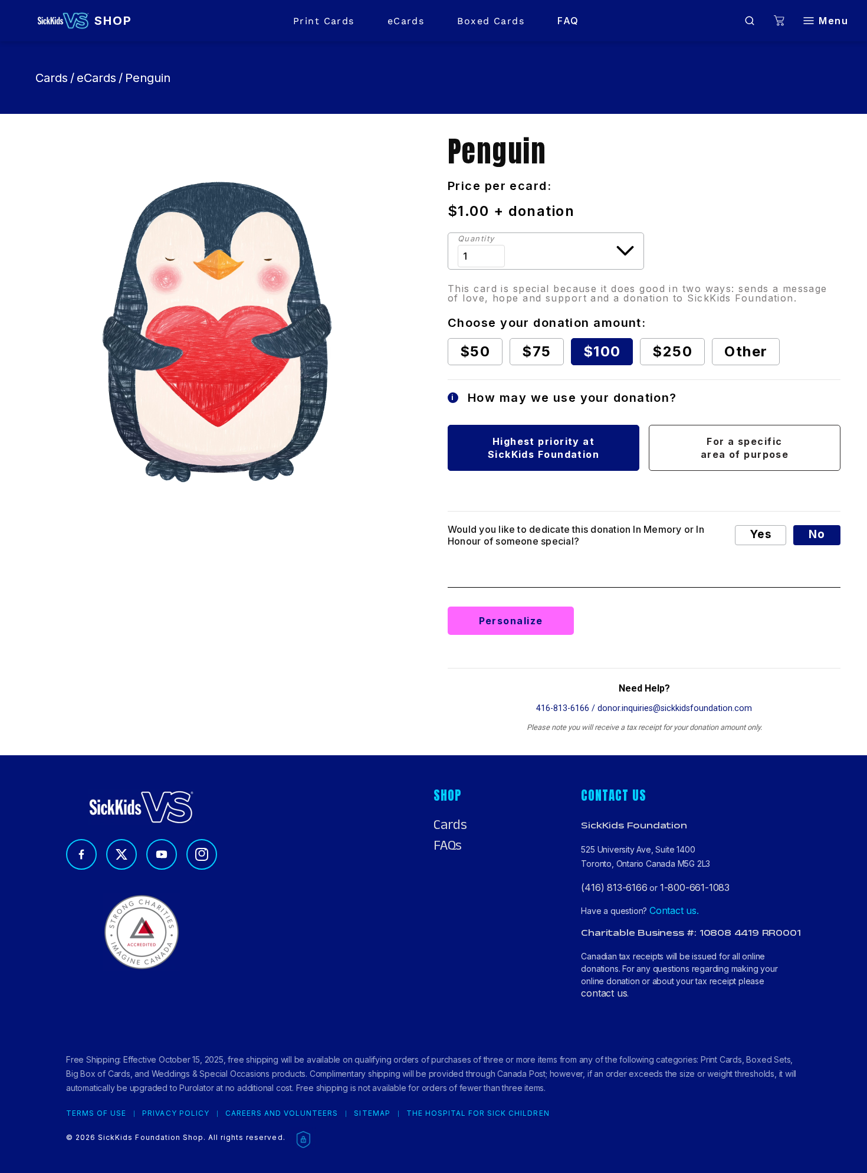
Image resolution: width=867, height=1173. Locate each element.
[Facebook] (81, 854)
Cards (51, 78)
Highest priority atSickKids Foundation (543, 447)
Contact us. (674, 910)
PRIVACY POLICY (175, 1113)
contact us (604, 993)
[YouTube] (161, 854)
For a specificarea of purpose (745, 447)
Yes (760, 534)
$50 (475, 351)
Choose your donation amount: (547, 323)
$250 (672, 351)
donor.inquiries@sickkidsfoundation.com (674, 708)
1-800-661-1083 (695, 887)
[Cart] (779, 21)
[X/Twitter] (121, 854)
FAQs (448, 845)
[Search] (750, 21)
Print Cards (323, 21)
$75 (536, 351)
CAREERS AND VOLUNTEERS (282, 1113)
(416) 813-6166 (614, 887)
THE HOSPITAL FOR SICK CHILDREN (478, 1113)
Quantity (476, 239)
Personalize (511, 621)
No (817, 534)
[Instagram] (201, 854)
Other (745, 351)
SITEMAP (372, 1113)
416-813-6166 (562, 708)
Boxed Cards (490, 21)
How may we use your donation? (564, 398)
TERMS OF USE (96, 1113)
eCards (406, 21)
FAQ (568, 21)
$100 (602, 351)
